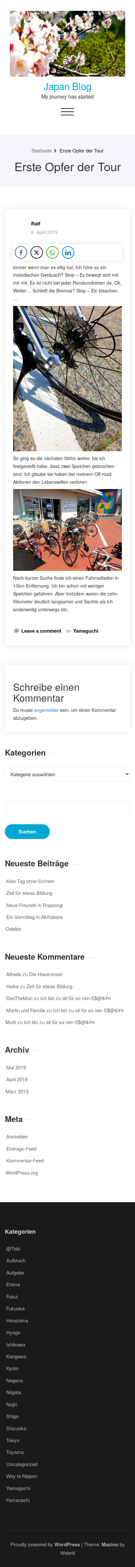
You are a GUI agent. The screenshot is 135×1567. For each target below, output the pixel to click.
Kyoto (12, 1368)
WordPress (67, 1544)
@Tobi (13, 1248)
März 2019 (17, 1091)
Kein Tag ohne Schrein (30, 880)
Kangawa (16, 1356)
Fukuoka (15, 1308)
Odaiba (13, 928)
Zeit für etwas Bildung (29, 892)
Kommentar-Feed (25, 1160)
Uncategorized (21, 1464)
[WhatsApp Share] (52, 252)
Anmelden (17, 1136)
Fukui (12, 1296)
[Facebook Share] (21, 252)
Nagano (14, 1380)
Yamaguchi (85, 630)
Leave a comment (41, 630)
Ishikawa (15, 1344)
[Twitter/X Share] (36, 252)
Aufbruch (16, 1260)
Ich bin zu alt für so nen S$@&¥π (75, 997)
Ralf (35, 223)
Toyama (15, 1451)
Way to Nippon (21, 1475)
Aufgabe (15, 1272)
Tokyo (12, 1440)
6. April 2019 (44, 231)
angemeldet (46, 710)
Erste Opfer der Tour (82, 150)
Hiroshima (17, 1320)
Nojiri (11, 1404)
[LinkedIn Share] (68, 252)
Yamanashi (17, 1499)
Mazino (110, 1544)
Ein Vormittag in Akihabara (34, 916)
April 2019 (17, 1079)
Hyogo (13, 1332)
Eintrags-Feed (21, 1148)
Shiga (12, 1416)
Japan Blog (67, 86)
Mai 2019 (16, 1067)
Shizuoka (16, 1428)
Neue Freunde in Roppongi (34, 904)
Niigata (13, 1392)
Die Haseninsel (45, 974)
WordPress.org (22, 1172)
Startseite (41, 150)
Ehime (13, 1284)
